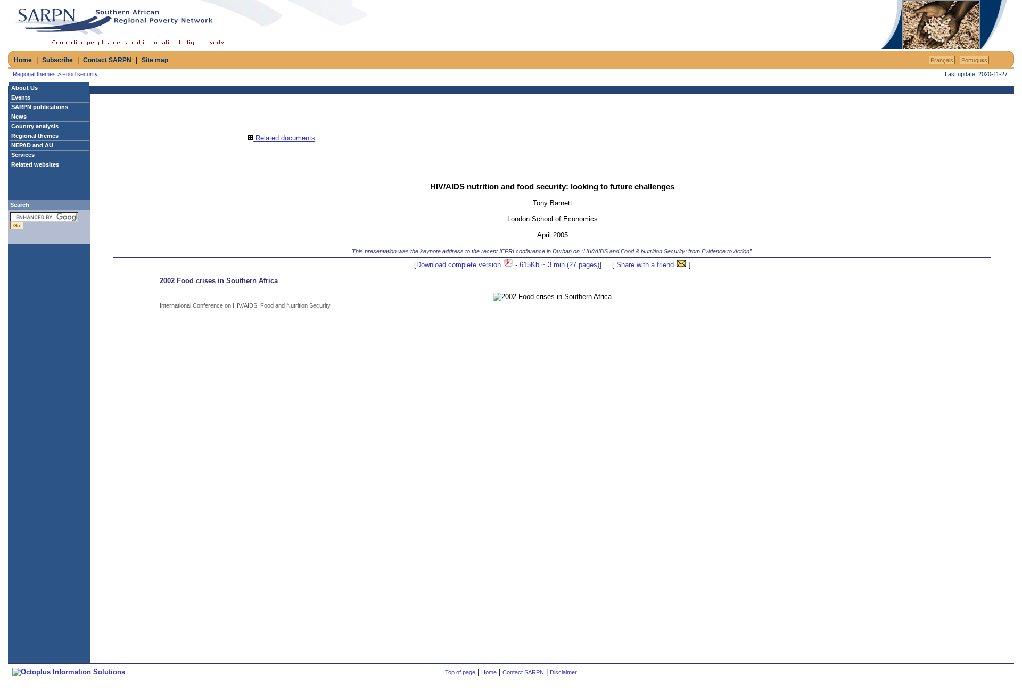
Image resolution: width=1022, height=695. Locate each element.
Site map (155, 60)
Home (23, 60)
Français (941, 60)
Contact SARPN (107, 60)
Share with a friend (646, 265)
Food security (80, 74)
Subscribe (57, 60)
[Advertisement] (753, 25)
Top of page (460, 672)
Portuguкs (974, 60)
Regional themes (34, 74)
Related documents (284, 138)
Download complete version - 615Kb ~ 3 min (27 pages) (507, 265)
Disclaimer (563, 672)
